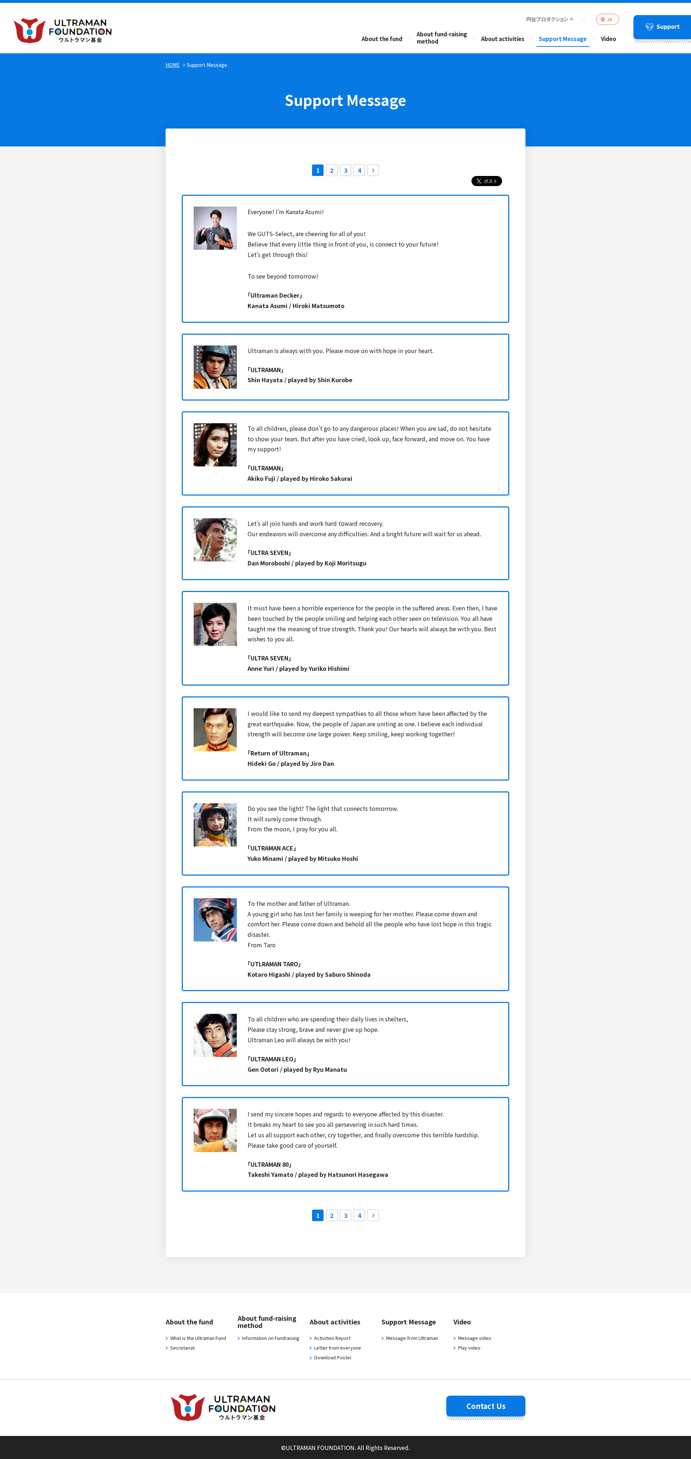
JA (609, 19)
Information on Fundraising (270, 1337)
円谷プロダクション (547, 19)
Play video (469, 1347)
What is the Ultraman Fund (198, 1337)
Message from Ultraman (412, 1337)
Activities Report (332, 1337)
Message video (474, 1337)
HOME (173, 64)
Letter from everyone (337, 1347)
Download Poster (333, 1357)
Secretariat (182, 1347)
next (373, 170)
